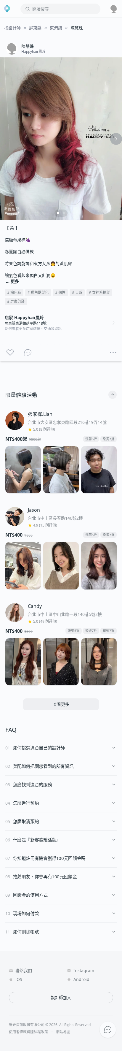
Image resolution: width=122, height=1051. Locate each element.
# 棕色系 (14, 292)
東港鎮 (56, 28)
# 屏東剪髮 (16, 301)
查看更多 (61, 704)
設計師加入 (61, 997)
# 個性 (60, 292)
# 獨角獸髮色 (38, 292)
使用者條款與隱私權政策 (28, 1032)
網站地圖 (63, 1032)
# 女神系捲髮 (99, 292)
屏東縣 (35, 28)
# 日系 (77, 292)
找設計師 (12, 28)
